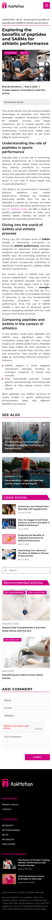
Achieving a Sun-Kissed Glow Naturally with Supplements (33, 507)
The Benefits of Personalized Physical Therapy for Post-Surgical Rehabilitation (24, 445)
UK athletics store (17, 209)
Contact (7, 809)
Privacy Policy (34, 909)
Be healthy (8, 839)
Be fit (24, 53)
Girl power (8, 844)
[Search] (5, 570)
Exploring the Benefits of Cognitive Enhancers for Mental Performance (31, 538)
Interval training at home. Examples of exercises (31, 877)
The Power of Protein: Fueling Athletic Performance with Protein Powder (34, 863)
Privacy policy (10, 804)
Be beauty (7, 825)
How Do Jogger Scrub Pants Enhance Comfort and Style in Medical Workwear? (34, 522)
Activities (11, 53)
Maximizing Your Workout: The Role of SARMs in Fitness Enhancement (33, 553)
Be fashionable (11, 830)
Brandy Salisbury (11, 86)
